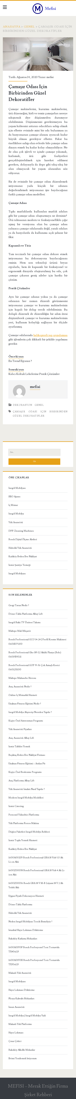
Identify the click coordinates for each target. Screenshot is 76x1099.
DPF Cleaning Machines (21, 531)
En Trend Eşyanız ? (20, 361)
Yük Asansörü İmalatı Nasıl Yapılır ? (26, 789)
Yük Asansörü (15, 522)
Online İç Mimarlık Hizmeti (22, 695)
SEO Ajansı (14, 496)
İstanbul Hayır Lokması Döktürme (25, 930)
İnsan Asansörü (16, 1007)
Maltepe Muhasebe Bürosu (22, 678)
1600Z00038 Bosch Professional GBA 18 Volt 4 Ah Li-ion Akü (36, 872)
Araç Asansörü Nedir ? (19, 686)
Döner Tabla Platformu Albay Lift (25, 614)
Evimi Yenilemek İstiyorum (22, 1058)
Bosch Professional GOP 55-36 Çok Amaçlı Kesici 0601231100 (34, 667)
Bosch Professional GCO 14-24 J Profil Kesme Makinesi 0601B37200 (37, 641)
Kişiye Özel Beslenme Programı (25, 772)
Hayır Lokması (15, 1032)
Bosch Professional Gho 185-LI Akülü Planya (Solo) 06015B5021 (34, 654)
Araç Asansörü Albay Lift (21, 738)
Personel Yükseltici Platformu (23, 814)
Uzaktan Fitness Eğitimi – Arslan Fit (26, 763)
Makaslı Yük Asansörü (19, 973)
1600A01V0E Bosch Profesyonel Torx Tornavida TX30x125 (34, 962)
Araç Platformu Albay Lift (21, 780)
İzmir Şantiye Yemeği (19, 565)
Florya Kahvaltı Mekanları (21, 998)
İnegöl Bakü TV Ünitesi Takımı (24, 622)
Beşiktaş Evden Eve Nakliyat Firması (26, 755)
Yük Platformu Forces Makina (23, 823)
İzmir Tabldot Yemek (19, 746)
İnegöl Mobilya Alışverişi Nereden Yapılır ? (30, 712)
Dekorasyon (22, 405)
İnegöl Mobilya (16, 513)
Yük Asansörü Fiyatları (20, 729)
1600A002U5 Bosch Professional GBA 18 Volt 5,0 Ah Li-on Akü (35, 859)
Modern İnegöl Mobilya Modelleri (25, 797)
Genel (29, 26)
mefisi (50, 77)
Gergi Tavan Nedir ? (18, 605)
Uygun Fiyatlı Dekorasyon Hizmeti (26, 896)
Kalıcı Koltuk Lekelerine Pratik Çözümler (34, 374)
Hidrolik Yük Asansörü (20, 548)
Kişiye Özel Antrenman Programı (25, 720)
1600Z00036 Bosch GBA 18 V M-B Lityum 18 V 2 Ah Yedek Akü (35, 885)
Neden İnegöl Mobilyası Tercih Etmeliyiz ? (30, 921)
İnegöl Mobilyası (17, 488)
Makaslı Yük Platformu (20, 1024)
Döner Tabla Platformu (20, 904)
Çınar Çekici (14, 1041)
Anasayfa (12, 26)
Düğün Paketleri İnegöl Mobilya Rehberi (29, 831)
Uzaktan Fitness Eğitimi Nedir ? (24, 703)
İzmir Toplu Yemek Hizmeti (22, 840)
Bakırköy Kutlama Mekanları (22, 938)
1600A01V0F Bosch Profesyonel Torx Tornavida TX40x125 (33, 949)
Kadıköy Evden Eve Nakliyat (22, 556)
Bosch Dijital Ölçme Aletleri (22, 539)
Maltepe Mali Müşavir (19, 631)
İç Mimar (13, 505)
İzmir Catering (16, 806)
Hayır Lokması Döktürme (21, 990)
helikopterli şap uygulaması (50, 335)
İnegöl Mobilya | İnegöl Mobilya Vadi (27, 1015)
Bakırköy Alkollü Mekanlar (21, 1050)
